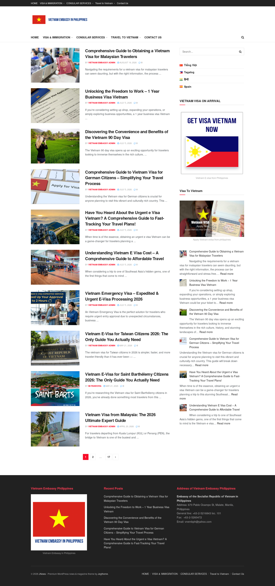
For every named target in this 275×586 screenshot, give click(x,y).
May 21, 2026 (125, 345)
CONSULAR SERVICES (78, 3)
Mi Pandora (94, 385)
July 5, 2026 (125, 102)
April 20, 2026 (126, 426)
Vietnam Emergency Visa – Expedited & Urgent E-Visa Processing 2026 (122, 296)
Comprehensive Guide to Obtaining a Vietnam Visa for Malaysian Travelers (127, 53)
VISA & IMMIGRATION (51, 3)
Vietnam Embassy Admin (101, 62)
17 (108, 457)
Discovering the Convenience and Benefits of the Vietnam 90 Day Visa (126, 134)
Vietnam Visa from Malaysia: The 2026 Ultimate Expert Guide (120, 417)
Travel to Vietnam (104, 3)
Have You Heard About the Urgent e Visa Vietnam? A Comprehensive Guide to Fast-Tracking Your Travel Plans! (124, 218)
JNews (42, 573)
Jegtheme (103, 573)
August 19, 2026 (128, 62)
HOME (34, 3)
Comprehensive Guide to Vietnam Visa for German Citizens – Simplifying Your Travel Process (124, 178)
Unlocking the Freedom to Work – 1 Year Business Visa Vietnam (122, 94)
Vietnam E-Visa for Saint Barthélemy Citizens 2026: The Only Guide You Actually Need (127, 377)
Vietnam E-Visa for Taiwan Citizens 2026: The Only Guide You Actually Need (126, 336)
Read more (226, 273)
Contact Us (122, 3)
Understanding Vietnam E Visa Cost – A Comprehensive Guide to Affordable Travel (124, 255)
